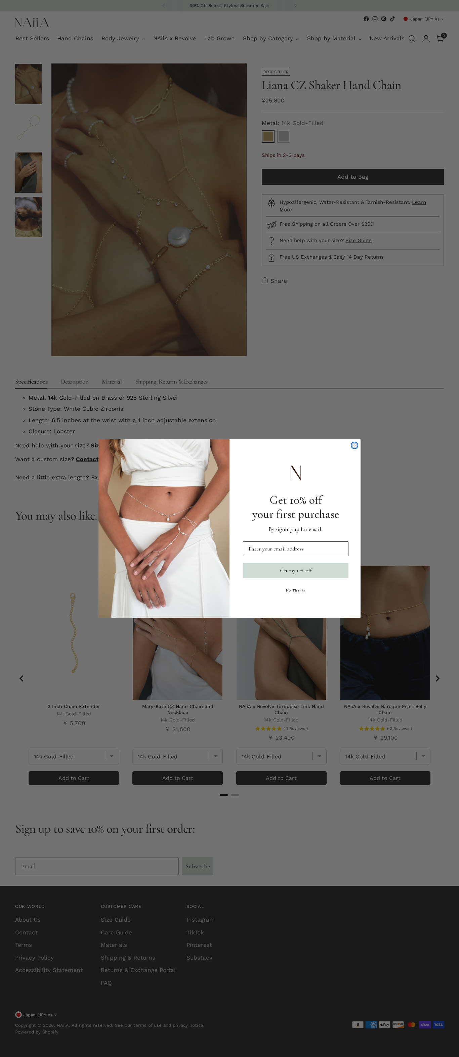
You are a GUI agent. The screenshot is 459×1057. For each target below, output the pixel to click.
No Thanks (296, 590)
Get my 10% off (296, 570)
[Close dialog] (354, 445)
